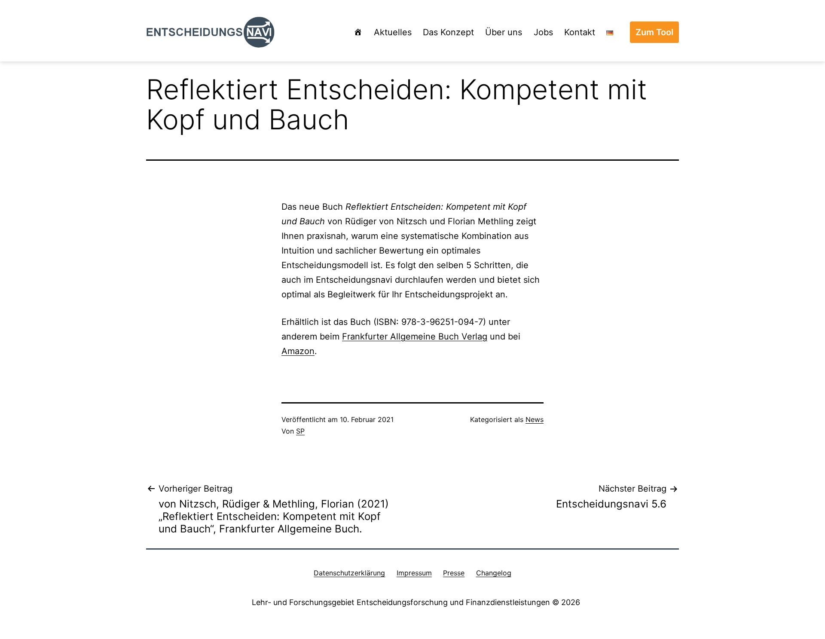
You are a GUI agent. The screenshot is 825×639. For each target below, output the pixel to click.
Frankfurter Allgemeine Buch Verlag (414, 336)
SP (300, 431)
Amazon (298, 351)
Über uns (503, 32)
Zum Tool (654, 32)
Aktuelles (393, 32)
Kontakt (579, 32)
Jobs (543, 32)
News (535, 419)
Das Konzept (448, 32)
